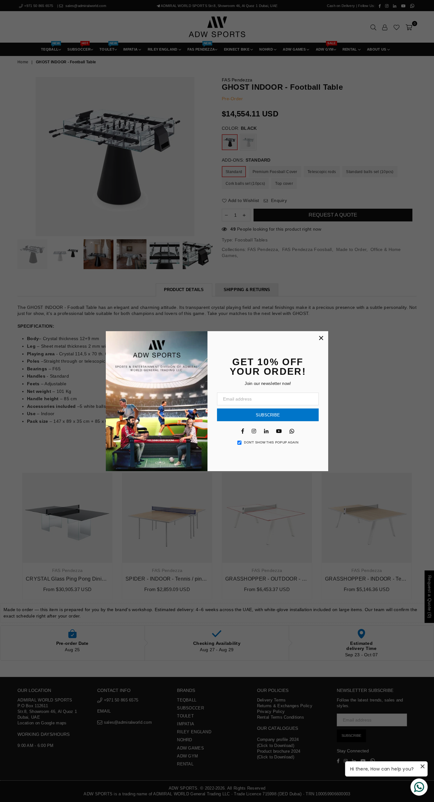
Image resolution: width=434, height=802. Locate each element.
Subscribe (268, 415)
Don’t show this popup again (271, 442)
